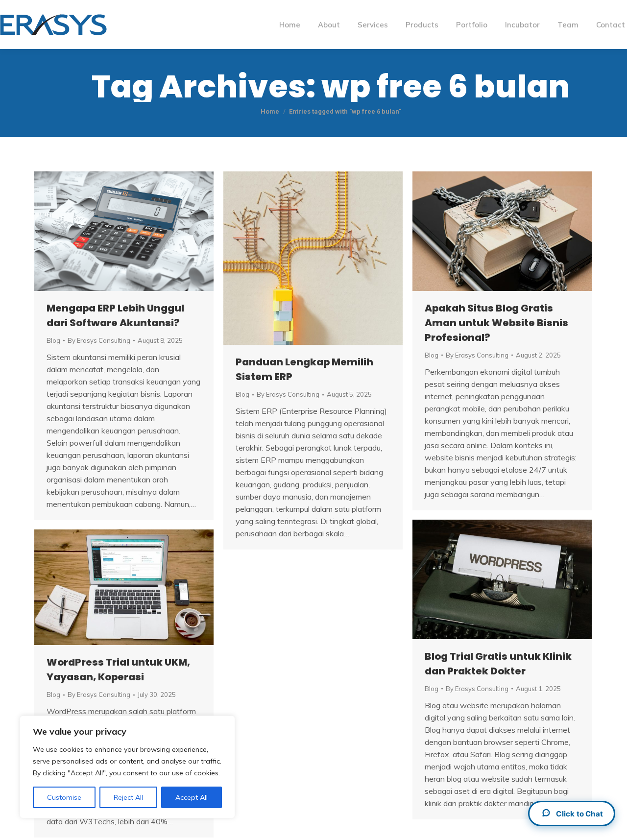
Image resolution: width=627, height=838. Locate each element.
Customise (64, 797)
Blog (53, 340)
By (99, 340)
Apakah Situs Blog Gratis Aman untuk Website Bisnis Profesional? (496, 322)
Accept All (191, 797)
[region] (127, 767)
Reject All (128, 797)
